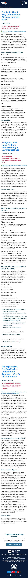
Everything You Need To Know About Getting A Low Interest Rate (10, 146)
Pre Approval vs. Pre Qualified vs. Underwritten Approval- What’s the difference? (11, 371)
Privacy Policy (18, 575)
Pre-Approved (6, 385)
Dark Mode (22, 1)
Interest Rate (15, 26)
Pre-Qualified (16, 385)
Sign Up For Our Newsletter (14, 544)
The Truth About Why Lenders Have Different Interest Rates (11, 16)
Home (8, 575)
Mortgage (14, 28)
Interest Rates (6, 26)
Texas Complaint (22, 560)
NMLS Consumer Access (7, 560)
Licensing (15, 560)
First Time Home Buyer (9, 383)
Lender (4, 28)
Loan (8, 28)
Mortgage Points (8, 160)
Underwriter (6, 387)
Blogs (12, 575)
